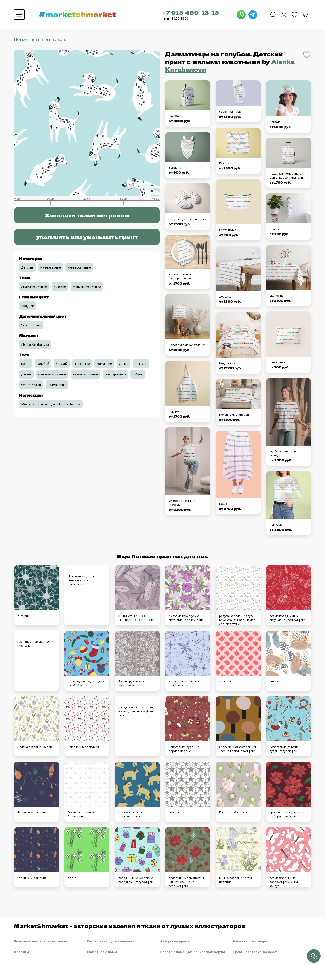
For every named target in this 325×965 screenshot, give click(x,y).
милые (123, 363)
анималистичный (85, 374)
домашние (104, 363)
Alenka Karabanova (35, 344)
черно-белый (31, 385)
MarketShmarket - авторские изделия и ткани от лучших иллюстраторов (129, 926)
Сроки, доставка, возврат (255, 952)
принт (25, 363)
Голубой (27, 306)
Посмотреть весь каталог (41, 39)
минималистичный (52, 374)
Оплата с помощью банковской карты (192, 952)
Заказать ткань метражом (86, 215)
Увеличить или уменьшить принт (87, 237)
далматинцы (57, 385)
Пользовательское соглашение (40, 941)
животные (82, 363)
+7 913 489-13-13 (190, 12)
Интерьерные (50, 267)
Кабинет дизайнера (250, 941)
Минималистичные (87, 287)
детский (62, 363)
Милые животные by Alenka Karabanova (51, 404)
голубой (43, 363)
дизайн (26, 374)
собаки (137, 374)
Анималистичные (34, 287)
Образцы (21, 952)
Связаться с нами (102, 952)
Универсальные (79, 267)
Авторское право (174, 941)
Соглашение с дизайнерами (111, 941)
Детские (27, 267)
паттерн (141, 363)
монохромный (115, 374)
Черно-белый (31, 325)
